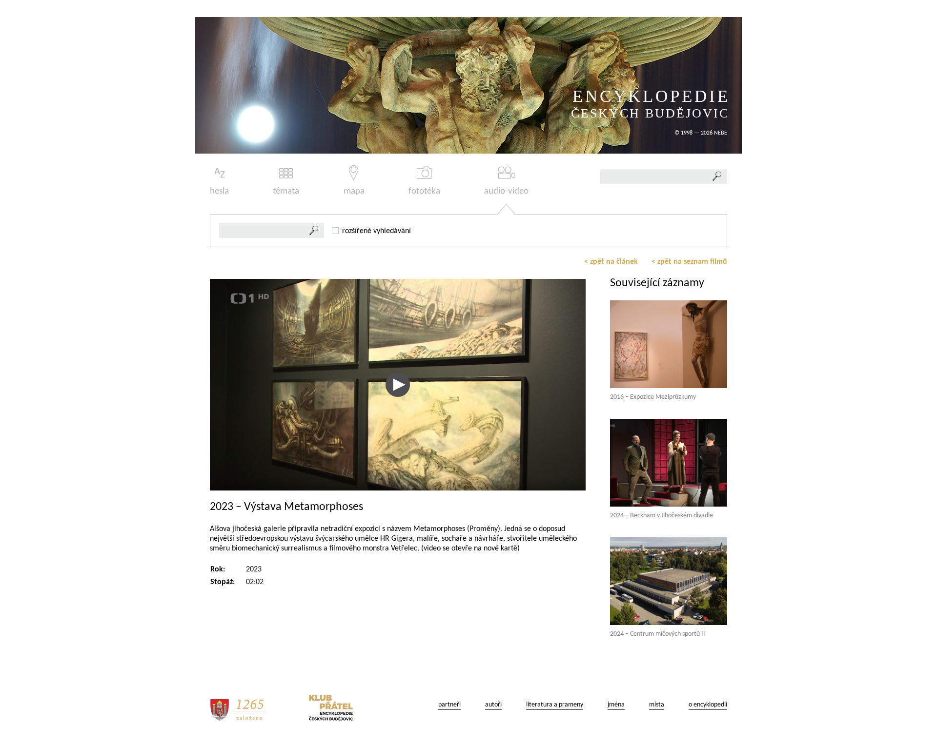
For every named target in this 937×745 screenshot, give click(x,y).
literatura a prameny (554, 704)
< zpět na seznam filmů (689, 262)
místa (656, 704)
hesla (219, 191)
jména (616, 704)
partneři (449, 704)
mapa (354, 191)
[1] (314, 230)
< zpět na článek (611, 262)
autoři (493, 704)
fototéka (424, 191)
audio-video (506, 191)
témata (286, 191)
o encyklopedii (708, 704)
